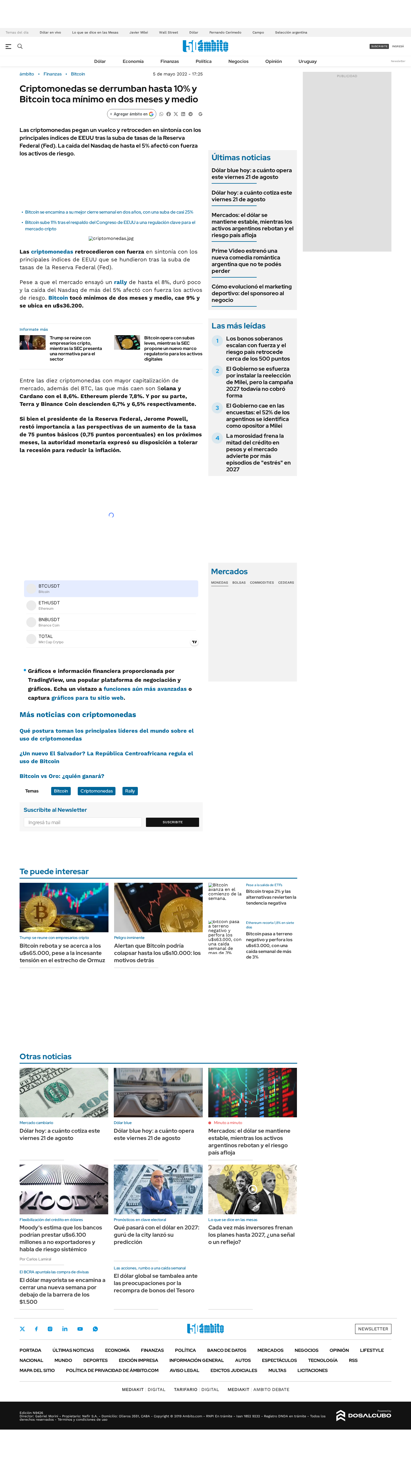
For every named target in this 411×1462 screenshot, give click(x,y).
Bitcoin (78, 74)
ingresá (398, 46)
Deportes (95, 1360)
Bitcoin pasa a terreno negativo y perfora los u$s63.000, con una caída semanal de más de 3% (269, 945)
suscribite (379, 46)
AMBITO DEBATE (258, 1389)
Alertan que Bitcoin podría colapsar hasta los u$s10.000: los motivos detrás (157, 953)
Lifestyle (372, 1350)
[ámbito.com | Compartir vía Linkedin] (183, 113)
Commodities (262, 583)
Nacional (31, 1360)
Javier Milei (138, 32)
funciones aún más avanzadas (145, 688)
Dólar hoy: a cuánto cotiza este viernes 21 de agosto (252, 196)
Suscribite (173, 822)
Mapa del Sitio (37, 1370)
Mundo (63, 1360)
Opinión (273, 61)
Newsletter (398, 61)
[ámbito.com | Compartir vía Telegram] (190, 113)
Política (204, 61)
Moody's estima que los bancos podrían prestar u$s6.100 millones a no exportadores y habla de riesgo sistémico (61, 1238)
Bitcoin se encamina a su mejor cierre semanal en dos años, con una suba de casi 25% (109, 212)
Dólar (193, 32)
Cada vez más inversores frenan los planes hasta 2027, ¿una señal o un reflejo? (251, 1235)
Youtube (80, 1329)
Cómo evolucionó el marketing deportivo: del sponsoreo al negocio (252, 293)
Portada (30, 1350)
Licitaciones (312, 1370)
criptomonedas (52, 251)
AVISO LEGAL (184, 1370)
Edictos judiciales (234, 1370)
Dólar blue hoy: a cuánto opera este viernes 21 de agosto (252, 174)
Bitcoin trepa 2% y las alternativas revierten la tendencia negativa (271, 897)
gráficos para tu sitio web (87, 697)
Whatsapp (95, 1328)
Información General (196, 1360)
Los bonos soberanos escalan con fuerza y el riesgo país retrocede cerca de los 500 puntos (258, 348)
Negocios (238, 61)
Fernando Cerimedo (225, 32)
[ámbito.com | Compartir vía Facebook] (168, 113)
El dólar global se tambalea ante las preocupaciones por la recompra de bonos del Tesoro (156, 1283)
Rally (130, 791)
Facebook (36, 1328)
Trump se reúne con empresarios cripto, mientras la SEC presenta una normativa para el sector (76, 348)
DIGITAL (144, 1389)
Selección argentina (291, 32)
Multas (277, 1370)
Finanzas (169, 61)
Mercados (271, 1350)
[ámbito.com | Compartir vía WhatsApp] (161, 113)
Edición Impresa (138, 1360)
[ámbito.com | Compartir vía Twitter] (176, 113)
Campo (258, 32)
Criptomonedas (97, 791)
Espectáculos (279, 1360)
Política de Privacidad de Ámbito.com (112, 1370)
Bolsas (239, 583)
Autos (243, 1360)
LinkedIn (64, 1328)
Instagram (50, 1328)
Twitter (22, 1329)
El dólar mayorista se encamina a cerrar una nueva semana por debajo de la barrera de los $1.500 (62, 1290)
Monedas (219, 583)
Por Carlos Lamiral (35, 1259)
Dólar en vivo (50, 32)
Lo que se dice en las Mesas (95, 32)
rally (120, 282)
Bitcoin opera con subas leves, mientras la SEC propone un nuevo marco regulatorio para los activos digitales (173, 348)
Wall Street (168, 32)
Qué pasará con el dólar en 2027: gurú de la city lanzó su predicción (156, 1235)
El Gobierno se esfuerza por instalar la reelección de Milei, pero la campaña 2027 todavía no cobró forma (259, 382)
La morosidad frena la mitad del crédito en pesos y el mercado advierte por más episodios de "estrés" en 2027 (258, 452)
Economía (133, 61)
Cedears (286, 583)
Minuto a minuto (228, 1122)
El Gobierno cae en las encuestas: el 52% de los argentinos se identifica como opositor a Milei (258, 415)
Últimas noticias (73, 1350)
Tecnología (323, 1360)
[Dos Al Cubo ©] (363, 1415)
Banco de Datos (226, 1350)
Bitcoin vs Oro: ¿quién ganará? (62, 776)
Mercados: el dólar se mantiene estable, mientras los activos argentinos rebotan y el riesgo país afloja (253, 225)
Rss (353, 1360)
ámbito (27, 74)
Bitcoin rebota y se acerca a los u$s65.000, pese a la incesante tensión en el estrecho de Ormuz (62, 953)
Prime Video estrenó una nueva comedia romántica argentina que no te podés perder (246, 261)
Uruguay (308, 61)
